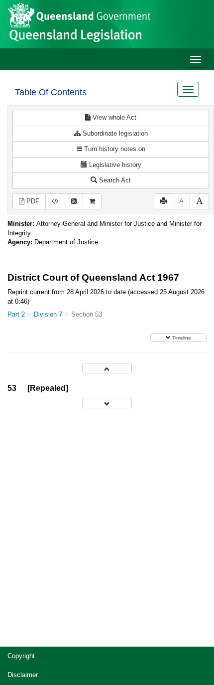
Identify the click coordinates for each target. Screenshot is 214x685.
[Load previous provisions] (107, 368)
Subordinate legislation (114, 133)
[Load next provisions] (107, 403)
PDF (31, 201)
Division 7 (48, 314)
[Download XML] (55, 201)
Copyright (21, 656)
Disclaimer (22, 675)
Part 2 (16, 314)
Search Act (114, 180)
